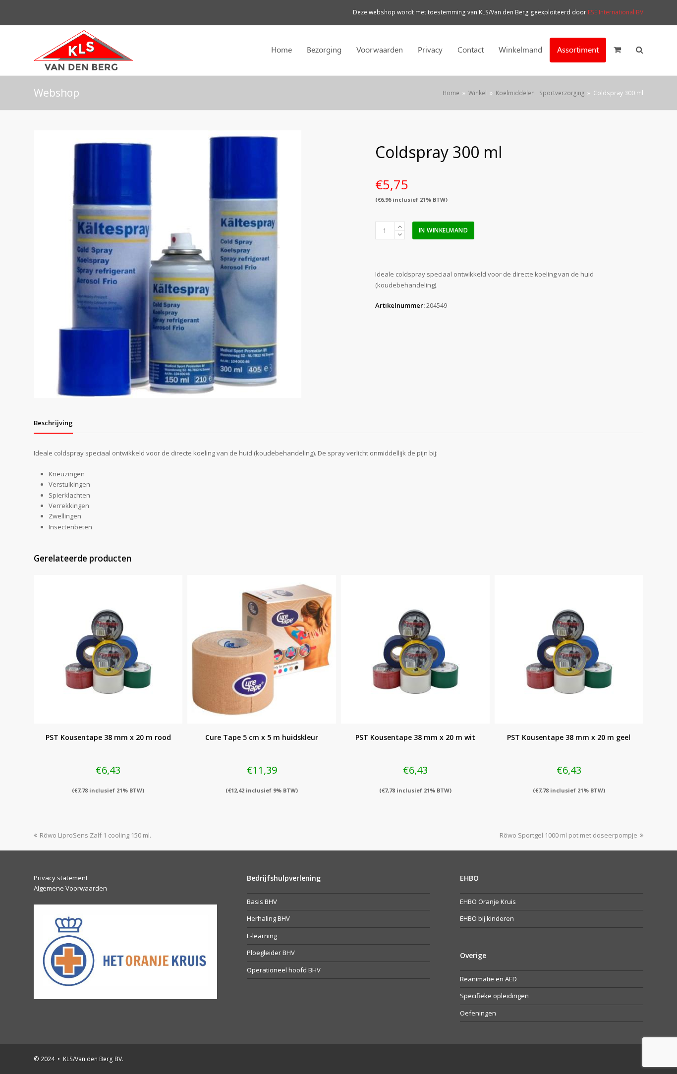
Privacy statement (61, 877)
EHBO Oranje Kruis (488, 901)
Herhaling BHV (268, 918)
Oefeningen (478, 1013)
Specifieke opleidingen (494, 995)
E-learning (262, 935)
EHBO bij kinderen (487, 918)
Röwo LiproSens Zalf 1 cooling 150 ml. (95, 835)
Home (451, 93)
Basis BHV (262, 901)
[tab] (53, 423)
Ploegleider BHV (271, 952)
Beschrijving (53, 422)
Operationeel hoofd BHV (284, 969)
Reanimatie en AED (488, 978)
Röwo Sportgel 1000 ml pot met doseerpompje (568, 835)
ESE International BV (615, 12)
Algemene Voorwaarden (70, 888)
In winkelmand (443, 230)
